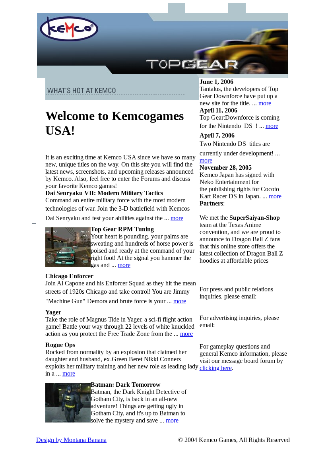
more (177, 218)
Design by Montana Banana (71, 439)
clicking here (216, 367)
